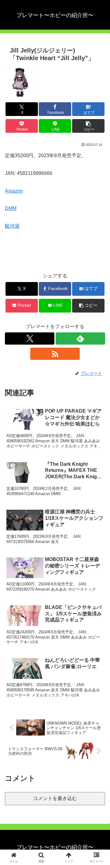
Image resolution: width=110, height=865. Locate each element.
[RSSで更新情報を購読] (55, 354)
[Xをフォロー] (29, 338)
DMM (10, 208)
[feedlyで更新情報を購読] (80, 338)
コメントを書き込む (55, 798)
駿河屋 (12, 226)
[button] (88, 126)
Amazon (14, 191)
